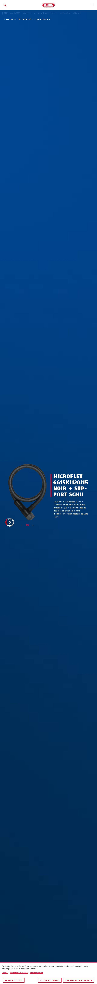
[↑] (22, 525)
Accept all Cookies (49, 980)
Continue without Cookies (78, 980)
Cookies (5, 973)
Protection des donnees (19, 973)
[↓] (32, 525)
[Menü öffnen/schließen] (92, 5)
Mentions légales (36, 973)
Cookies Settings (13, 980)
